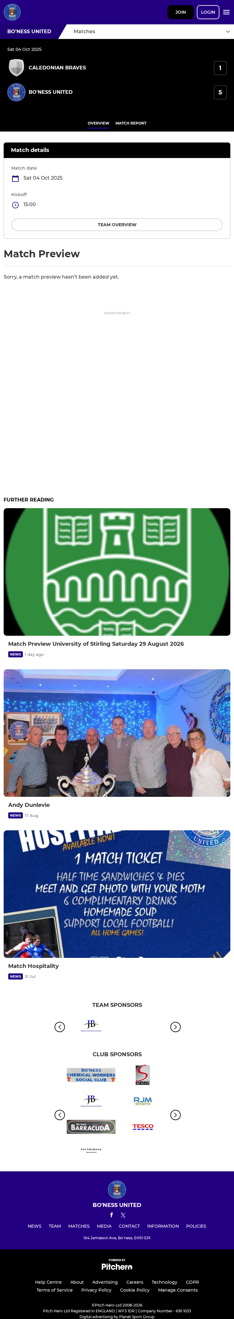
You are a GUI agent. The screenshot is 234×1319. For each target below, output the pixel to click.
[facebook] (111, 1216)
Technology (164, 1282)
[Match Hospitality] (117, 894)
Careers (134, 1282)
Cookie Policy (135, 1290)
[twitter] (123, 1216)
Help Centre (48, 1282)
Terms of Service (55, 1290)
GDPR (192, 1282)
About (77, 1282)
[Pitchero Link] (117, 1268)
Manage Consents (178, 1290)
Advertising (105, 1282)
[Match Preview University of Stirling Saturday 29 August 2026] (117, 572)
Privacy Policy (96, 1290)
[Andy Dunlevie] (117, 733)
